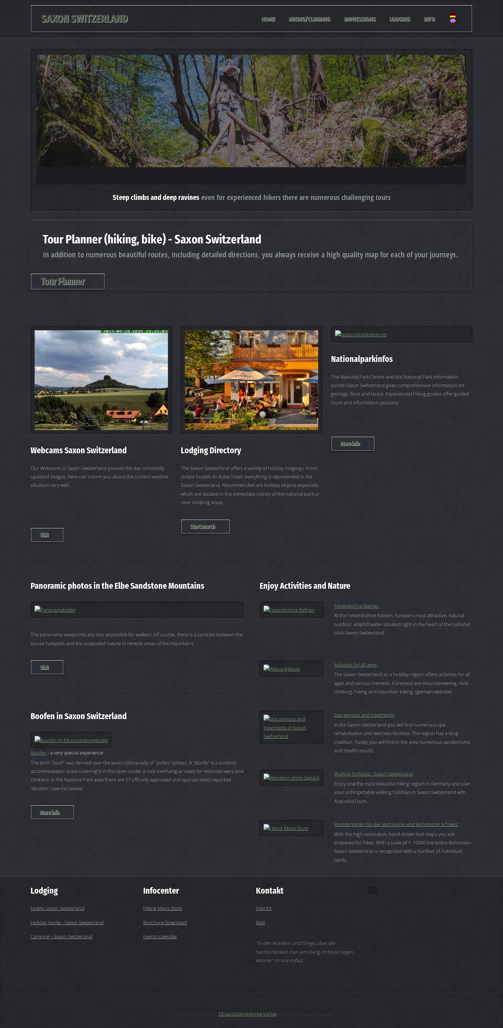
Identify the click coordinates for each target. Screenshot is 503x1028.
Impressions (360, 18)
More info (349, 443)
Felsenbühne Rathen (356, 605)
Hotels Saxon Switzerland (57, 908)
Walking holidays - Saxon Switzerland (373, 773)
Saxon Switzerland (84, 18)
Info (429, 18)
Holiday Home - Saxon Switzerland (67, 922)
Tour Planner (62, 281)
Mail (260, 922)
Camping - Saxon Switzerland (61, 936)
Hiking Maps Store (162, 908)
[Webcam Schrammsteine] (101, 380)
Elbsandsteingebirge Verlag (247, 1013)
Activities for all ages (355, 664)
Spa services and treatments (364, 714)
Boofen (38, 752)
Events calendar (160, 936)
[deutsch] (453, 24)
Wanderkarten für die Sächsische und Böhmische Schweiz (396, 824)
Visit (44, 534)
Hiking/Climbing (309, 18)
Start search (202, 526)
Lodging (399, 18)
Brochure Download (165, 922)
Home (268, 18)
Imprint (263, 908)
